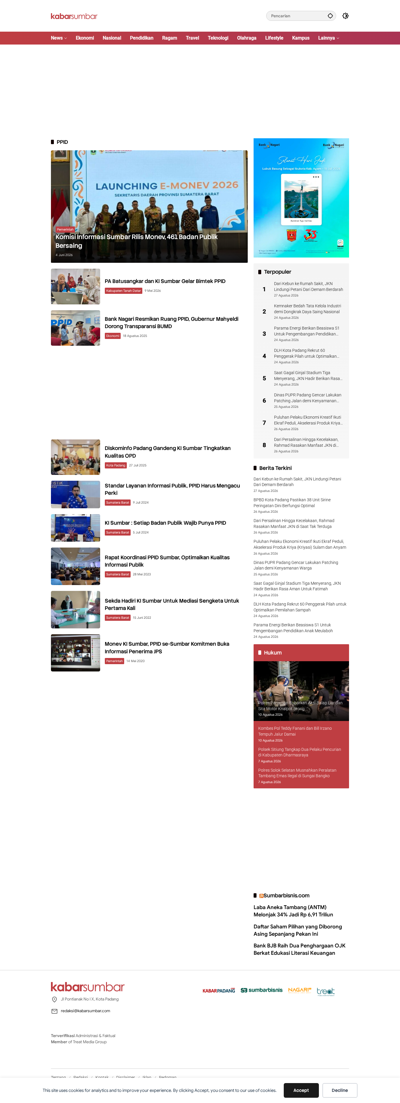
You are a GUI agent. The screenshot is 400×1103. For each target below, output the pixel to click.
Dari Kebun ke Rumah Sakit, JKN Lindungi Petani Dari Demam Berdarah (308, 286)
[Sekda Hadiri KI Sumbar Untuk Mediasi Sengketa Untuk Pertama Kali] (75, 609)
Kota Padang (115, 465)
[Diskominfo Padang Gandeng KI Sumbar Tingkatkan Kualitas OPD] (75, 457)
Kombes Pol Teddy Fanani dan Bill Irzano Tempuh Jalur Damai (295, 731)
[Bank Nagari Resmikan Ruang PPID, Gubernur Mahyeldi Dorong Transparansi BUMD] (75, 328)
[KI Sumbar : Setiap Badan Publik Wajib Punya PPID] (75, 528)
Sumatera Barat (117, 502)
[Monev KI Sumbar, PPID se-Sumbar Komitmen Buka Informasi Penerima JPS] (75, 653)
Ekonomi (112, 336)
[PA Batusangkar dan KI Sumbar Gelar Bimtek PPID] (75, 286)
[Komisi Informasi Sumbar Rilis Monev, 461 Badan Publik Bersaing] (149, 206)
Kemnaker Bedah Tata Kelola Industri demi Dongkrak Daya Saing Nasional (307, 309)
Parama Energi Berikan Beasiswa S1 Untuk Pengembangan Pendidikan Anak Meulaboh (307, 331)
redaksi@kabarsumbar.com (85, 1010)
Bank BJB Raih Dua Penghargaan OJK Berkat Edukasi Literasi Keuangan (300, 949)
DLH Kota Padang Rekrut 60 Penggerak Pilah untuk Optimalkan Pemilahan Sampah (305, 353)
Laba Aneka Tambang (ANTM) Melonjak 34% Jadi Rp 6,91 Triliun (293, 911)
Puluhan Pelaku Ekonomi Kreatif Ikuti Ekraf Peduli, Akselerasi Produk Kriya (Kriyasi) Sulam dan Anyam (307, 420)
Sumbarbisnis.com (287, 895)
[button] (330, 16)
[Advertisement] (200, 91)
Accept (301, 1090)
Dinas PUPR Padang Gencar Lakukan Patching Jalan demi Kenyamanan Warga (307, 398)
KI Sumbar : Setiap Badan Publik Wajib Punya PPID (165, 522)
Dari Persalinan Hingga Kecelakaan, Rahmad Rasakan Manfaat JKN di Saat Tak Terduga (306, 442)
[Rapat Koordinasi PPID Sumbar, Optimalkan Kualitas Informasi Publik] (75, 566)
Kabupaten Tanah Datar (123, 291)
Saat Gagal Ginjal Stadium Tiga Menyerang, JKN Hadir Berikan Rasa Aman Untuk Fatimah (307, 375)
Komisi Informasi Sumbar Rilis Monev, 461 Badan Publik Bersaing (137, 241)
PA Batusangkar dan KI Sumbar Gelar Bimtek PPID (165, 281)
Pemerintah (65, 229)
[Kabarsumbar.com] (74, 15)
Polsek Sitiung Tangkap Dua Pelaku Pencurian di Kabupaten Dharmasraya (299, 752)
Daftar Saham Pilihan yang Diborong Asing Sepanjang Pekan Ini (298, 930)
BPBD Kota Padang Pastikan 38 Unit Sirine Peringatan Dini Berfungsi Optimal (292, 502)
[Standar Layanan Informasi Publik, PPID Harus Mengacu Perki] (75, 494)
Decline (340, 1090)
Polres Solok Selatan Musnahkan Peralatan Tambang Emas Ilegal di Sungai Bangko (297, 773)
